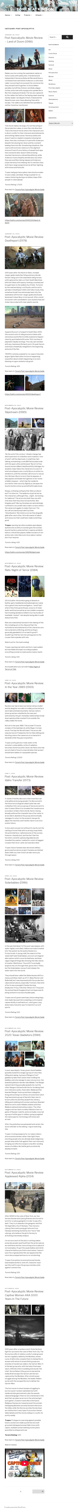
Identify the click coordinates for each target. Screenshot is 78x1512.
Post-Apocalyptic (54, 88)
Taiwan (51, 103)
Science (51, 95)
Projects (27, 15)
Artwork (38, 15)
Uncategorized (53, 107)
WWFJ (51, 111)
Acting (17, 15)
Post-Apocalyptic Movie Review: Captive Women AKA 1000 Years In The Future (24, 1295)
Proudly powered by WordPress (14, 1507)
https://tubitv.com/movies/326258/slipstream (22, 552)
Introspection (53, 72)
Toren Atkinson (35, 9)
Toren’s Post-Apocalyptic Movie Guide (29, 190)
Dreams (51, 57)
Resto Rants (53, 92)
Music (51, 80)
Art (50, 50)
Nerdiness (52, 84)
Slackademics (53, 99)
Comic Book (53, 53)
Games (7, 15)
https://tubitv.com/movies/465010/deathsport (23, 394)
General (51, 65)
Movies (51, 76)
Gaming (51, 61)
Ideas (50, 69)
